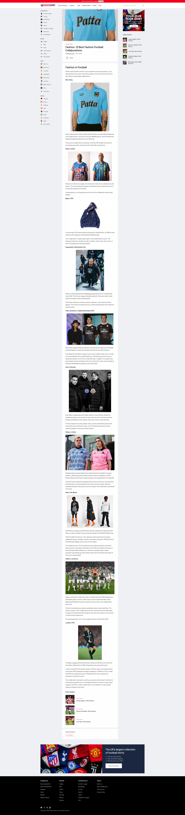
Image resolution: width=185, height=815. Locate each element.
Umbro (61, 789)
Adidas (61, 784)
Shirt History (79, 698)
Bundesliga (81, 786)
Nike (60, 786)
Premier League (82, 784)
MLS (79, 800)
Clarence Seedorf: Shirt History (135, 45)
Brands (42, 795)
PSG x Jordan (72, 663)
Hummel (61, 795)
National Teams (44, 797)
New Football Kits (45, 784)
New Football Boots (46, 786)
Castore (61, 800)
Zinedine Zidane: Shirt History (134, 57)
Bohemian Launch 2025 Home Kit (134, 62)
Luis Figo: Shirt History (135, 51)
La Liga (80, 789)
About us (99, 784)
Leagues (42, 789)
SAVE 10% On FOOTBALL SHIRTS (92, 1)
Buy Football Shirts (102, 786)
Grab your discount (113, 766)
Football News (69, 44)
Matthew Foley (70, 53)
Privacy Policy (101, 792)
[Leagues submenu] (74, 5)
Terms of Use (101, 789)
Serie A (80, 792)
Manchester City (90, 294)
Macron (61, 797)
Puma (61, 792)
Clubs (42, 792)
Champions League (83, 797)
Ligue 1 (80, 795)
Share (71, 58)
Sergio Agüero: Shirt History (134, 40)
